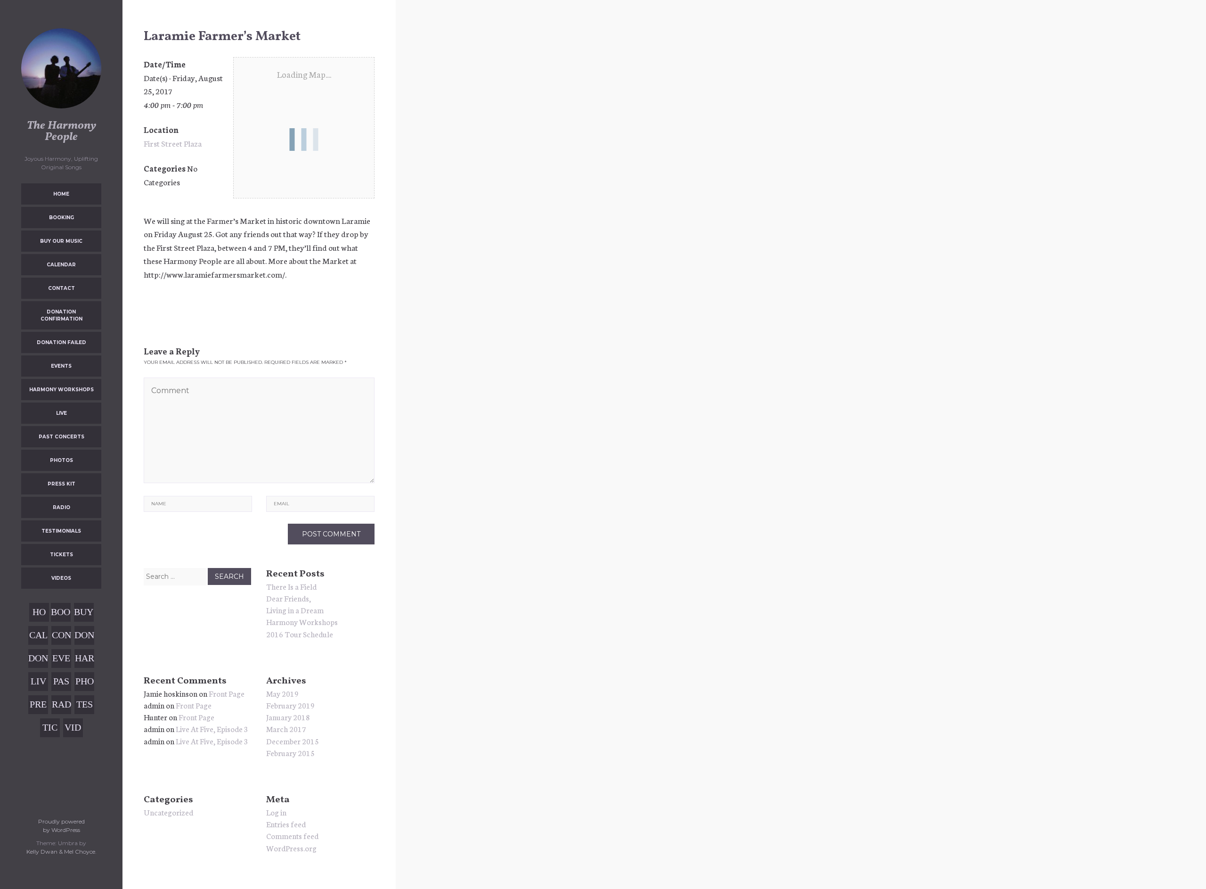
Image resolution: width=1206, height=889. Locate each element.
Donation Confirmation (61, 315)
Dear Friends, (288, 598)
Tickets (61, 555)
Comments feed (292, 835)
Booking (61, 217)
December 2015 (292, 740)
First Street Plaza (173, 142)
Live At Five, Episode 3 (212, 728)
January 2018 (288, 716)
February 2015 (290, 752)
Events (61, 366)
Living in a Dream (295, 609)
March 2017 (286, 728)
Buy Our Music (61, 241)
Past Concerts (61, 437)
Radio (61, 507)
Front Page (226, 693)
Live (61, 413)
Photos (61, 460)
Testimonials (61, 531)
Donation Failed (61, 342)
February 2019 (290, 705)
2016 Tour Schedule (299, 633)
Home (61, 194)
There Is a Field (291, 586)
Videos (61, 578)
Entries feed (286, 823)
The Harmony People (61, 131)
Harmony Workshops (61, 390)
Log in (276, 812)
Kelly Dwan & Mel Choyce (60, 851)
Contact (61, 288)
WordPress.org (291, 847)
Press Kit (61, 484)
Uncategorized (168, 812)
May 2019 (282, 693)
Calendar (61, 265)
